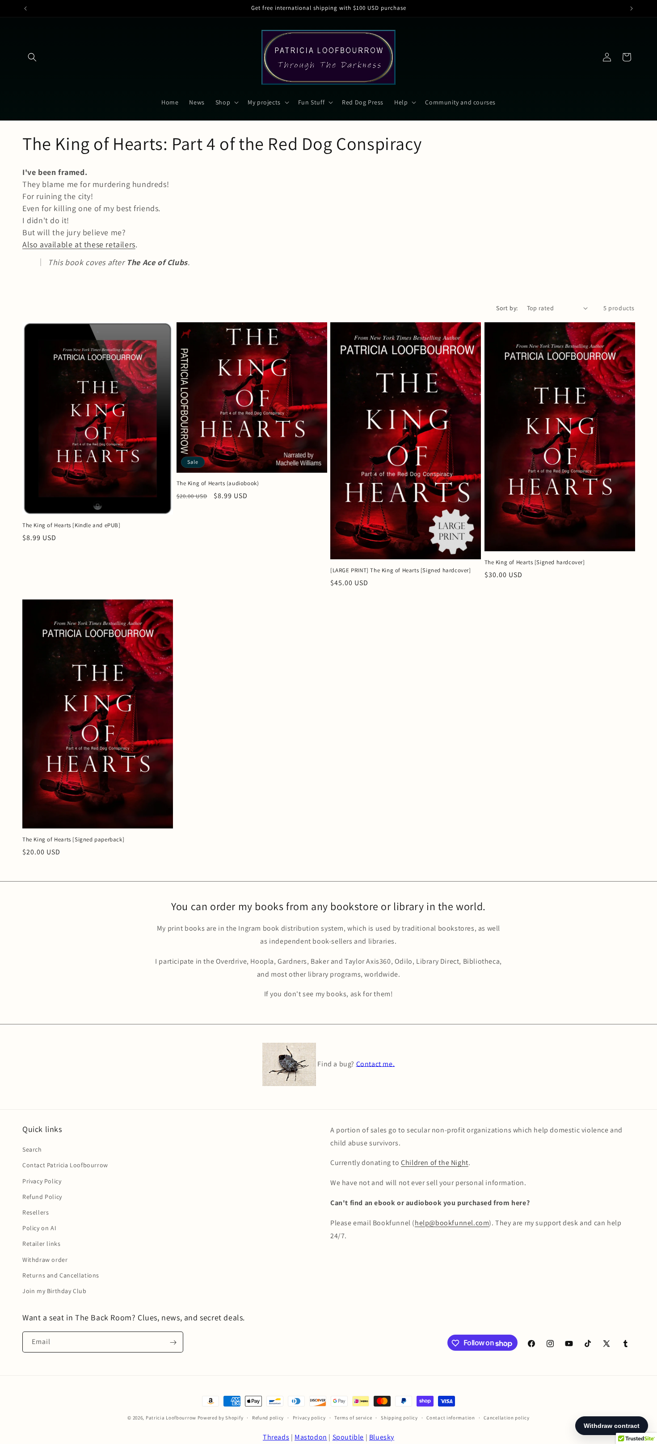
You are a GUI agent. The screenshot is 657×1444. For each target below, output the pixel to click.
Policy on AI (39, 1228)
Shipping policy (399, 1418)
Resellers (35, 1212)
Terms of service (353, 1418)
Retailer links (41, 1244)
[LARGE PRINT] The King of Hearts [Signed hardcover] (400, 570)
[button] (32, 57)
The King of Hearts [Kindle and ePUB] (71, 525)
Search (32, 1150)
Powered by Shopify (221, 1418)
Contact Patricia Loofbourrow (65, 1165)
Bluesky (381, 1437)
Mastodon (311, 1437)
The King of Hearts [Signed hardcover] (534, 562)
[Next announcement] (631, 8)
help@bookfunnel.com (452, 1223)
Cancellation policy (506, 1418)
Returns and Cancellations (60, 1275)
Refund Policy (42, 1197)
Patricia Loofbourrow (171, 1418)
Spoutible (348, 1437)
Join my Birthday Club (54, 1291)
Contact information (450, 1418)
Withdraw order (44, 1260)
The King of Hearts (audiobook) (218, 483)
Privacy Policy (41, 1181)
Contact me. (375, 1063)
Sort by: (507, 308)
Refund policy (268, 1418)
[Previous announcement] (25, 8)
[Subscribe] (173, 1342)
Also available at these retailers (78, 244)
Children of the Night (434, 1163)
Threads (276, 1437)
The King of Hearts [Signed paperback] (73, 839)
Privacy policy (309, 1418)
